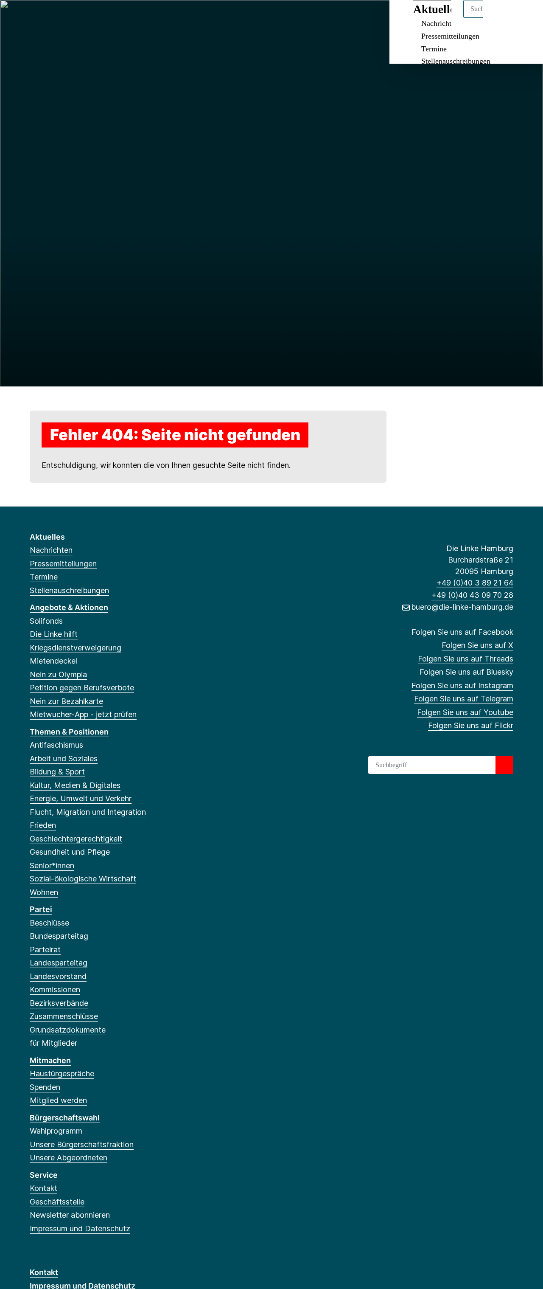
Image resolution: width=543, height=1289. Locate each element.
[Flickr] (131, 18)
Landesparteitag (58, 962)
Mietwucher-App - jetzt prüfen (83, 714)
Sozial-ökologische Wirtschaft (83, 878)
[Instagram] (90, 18)
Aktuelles (47, 536)
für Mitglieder (53, 1043)
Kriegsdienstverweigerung (75, 647)
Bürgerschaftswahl (65, 1117)
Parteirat (45, 949)
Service (44, 1175)
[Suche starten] (504, 765)
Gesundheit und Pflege (70, 851)
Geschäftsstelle (57, 1201)
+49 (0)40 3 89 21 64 (475, 582)
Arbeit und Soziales (64, 758)
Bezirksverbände (59, 1003)
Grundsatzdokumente (68, 1029)
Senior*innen (52, 865)
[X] (48, 18)
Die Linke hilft (54, 634)
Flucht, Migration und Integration (88, 812)
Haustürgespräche (62, 1073)
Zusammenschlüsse (64, 1016)
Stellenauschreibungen (455, 61)
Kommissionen (55, 989)
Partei (41, 909)
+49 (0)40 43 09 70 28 (472, 595)
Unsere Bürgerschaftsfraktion (82, 1144)
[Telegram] (103, 18)
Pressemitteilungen (450, 36)
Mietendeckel (53, 660)
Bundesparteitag (59, 936)
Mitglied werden (58, 1100)
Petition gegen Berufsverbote (82, 687)
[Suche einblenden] (500, 17)
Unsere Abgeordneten (68, 1157)
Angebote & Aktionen (69, 607)
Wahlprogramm (56, 1130)
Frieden (43, 825)
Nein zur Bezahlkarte (66, 701)
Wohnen (44, 892)
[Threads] (62, 18)
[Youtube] (117, 18)
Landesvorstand (58, 976)
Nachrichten (51, 550)
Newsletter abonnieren (70, 1214)
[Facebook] (34, 18)
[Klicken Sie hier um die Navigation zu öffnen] (525, 17)
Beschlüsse (49, 922)
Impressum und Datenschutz (80, 1228)
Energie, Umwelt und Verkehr (81, 798)
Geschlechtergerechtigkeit (76, 838)
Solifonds (46, 620)
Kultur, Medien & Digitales (75, 785)
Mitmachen (50, 1060)
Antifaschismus (56, 744)
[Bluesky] (76, 18)
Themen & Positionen (69, 731)
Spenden (45, 1087)
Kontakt (43, 1188)
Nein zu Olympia (58, 674)
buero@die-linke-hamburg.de (462, 606)
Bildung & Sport (57, 771)
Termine (434, 49)
